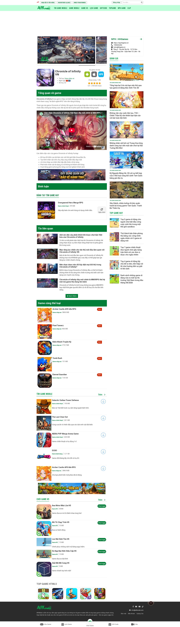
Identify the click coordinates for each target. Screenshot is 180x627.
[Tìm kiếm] (141, 2)
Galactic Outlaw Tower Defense (65, 400)
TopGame (112, 8)
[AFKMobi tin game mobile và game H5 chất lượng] (43, 8)
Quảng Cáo (140, 613)
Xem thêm (72, 296)
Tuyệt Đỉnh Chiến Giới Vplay (64, 325)
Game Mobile (74, 8)
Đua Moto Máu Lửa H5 (61, 505)
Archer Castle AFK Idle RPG (64, 467)
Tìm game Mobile (44, 394)
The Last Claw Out (60, 417)
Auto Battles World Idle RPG (64, 358)
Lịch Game (94, 8)
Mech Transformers (80, 2)
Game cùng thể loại (49, 303)
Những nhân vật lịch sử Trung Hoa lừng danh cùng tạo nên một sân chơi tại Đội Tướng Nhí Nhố (126, 145)
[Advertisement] (90, 22)
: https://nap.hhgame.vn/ (121, 43)
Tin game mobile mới (115, 82)
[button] (39, 51)
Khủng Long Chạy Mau (62, 374)
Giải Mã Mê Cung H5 (60, 563)
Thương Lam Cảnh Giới (62, 309)
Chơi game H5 (43, 499)
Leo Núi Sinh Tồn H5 (60, 539)
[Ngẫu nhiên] (102, 210)
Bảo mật (123, 613)
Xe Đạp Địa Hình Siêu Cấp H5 (64, 551)
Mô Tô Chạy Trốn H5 (60, 522)
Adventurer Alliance (64, 2)
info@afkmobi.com (137, 610)
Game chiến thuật (63, 206)
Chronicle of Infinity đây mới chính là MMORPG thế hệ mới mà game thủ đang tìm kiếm (82, 280)
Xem (99, 309)
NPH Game (122, 8)
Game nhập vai (69, 78)
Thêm (100, 394)
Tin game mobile (60, 8)
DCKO (54, 450)
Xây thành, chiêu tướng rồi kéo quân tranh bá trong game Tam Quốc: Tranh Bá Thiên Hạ (126, 205)
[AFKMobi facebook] (133, 607)
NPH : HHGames (119, 39)
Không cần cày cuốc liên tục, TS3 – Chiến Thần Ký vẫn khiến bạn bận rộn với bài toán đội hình (125, 115)
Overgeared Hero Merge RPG (70, 203)
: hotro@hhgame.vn (119, 47)
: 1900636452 (117, 45)
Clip (129, 8)
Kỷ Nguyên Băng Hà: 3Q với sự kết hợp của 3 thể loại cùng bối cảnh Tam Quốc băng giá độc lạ (126, 175)
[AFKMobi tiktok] (142, 607)
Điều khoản (131, 613)
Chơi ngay (101, 506)
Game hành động (57, 454)
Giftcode (103, 8)
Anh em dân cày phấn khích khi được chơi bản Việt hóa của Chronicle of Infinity (80, 236)
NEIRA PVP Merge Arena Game (65, 434)
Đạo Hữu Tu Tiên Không (48, 2)
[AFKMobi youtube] (136, 607)
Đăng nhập (116, 2)
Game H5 (84, 8)
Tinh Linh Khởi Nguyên (61, 342)
